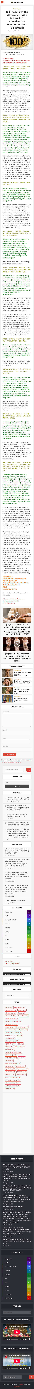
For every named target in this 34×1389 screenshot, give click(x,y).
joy (20, 1044)
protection (10, 1069)
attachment (7, 599)
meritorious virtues (13, 1052)
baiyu (22, 1010)
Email (5, 738)
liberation (20, 1046)
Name (5, 730)
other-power (11, 1058)
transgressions (12, 1083)
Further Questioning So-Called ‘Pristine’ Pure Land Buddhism (17, 816)
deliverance (11, 1030)
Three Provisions (13, 1080)
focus (9, 1035)
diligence (23, 1030)
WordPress (17, 1386)
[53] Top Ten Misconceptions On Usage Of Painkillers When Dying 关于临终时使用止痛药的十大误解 (17, 851)
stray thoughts (14, 601)
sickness (22, 1072)
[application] (17, 973)
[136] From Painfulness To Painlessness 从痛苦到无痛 (22, 682)
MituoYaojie (11, 1055)
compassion (11, 1024)
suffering (22, 1074)
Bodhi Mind (23, 1016)
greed (18, 1035)
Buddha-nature (12, 1018)
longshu (10, 1049)
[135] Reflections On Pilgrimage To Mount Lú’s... (21, 700)
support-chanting (13, 1077)
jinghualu (10, 1044)
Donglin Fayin (9, 961)
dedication (23, 1027)
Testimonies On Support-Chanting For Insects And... (22, 691)
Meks (21, 1384)
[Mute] (23, 974)
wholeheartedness (9, 603)
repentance (23, 1069)
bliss (21, 1013)
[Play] (5, 974)
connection (11, 1027)
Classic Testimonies (18, 599)
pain (22, 1058)
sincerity (6, 601)
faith (9, 1032)
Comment (6, 712)
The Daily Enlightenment (12, 963)
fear (18, 1032)
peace (9, 1060)
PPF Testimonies (13, 1063)
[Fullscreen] (29, 1339)
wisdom (10, 1088)
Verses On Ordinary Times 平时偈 (15, 900)
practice (10, 1066)
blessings (10, 1013)
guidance (10, 1038)
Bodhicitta (10, 1016)
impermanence (12, 1041)
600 (9, 1007)
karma (9, 1046)
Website (5, 746)
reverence (10, 1072)
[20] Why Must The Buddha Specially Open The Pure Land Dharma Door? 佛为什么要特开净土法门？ (17, 1241)
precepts (21, 1066)
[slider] (27, 974)
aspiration (20, 1007)
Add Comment (22, 31)
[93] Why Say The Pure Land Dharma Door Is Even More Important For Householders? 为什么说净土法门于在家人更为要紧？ (17, 1188)
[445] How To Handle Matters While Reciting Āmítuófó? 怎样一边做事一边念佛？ (18, 799)
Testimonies (17, 9)
